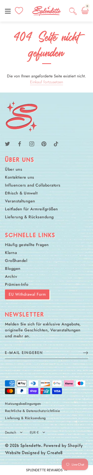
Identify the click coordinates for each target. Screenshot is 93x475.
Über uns (13, 169)
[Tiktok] (56, 143)
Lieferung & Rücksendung (29, 217)
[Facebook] (19, 143)
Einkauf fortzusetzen (46, 82)
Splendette (30, 446)
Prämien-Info (16, 284)
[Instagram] (31, 143)
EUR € (34, 432)
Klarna (11, 252)
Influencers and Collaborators (33, 185)
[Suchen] (72, 11)
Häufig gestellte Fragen (27, 245)
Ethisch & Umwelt (21, 193)
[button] (46, 470)
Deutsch (10, 432)
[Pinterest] (43, 143)
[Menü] (7, 11)
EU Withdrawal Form (27, 294)
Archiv (11, 276)
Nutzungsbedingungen (23, 403)
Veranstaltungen (20, 201)
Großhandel (16, 260)
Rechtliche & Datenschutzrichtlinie (32, 410)
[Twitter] (7, 143)
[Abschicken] (85, 352)
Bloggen (13, 268)
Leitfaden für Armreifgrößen (31, 209)
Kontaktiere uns (19, 177)
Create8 (55, 453)
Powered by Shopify (63, 446)
